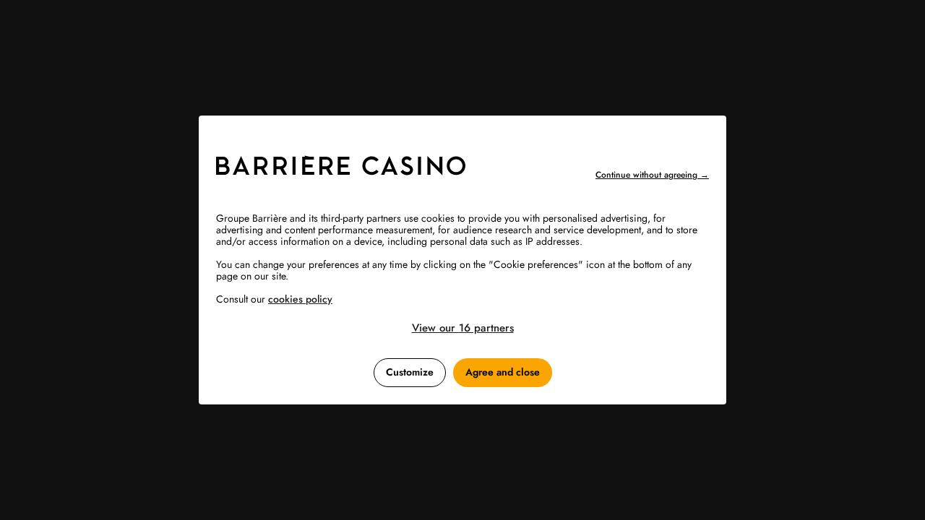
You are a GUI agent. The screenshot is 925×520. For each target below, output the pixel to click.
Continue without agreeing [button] (652, 174)
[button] (462, 328)
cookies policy (300, 299)
